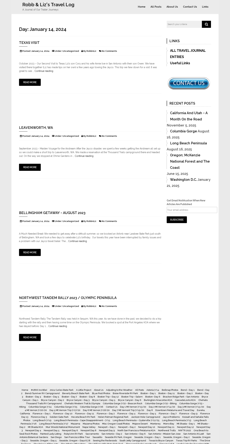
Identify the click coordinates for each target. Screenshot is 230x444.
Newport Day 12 (185, 427)
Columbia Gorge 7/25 (65, 407)
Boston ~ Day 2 (185, 393)
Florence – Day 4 (126, 413)
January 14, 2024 (40, 51)
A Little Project (83, 390)
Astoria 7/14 (152, 390)
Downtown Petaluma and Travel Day (174, 410)
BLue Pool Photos (101, 393)
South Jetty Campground (133, 440)
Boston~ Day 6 (152, 396)
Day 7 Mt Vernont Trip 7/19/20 (128, 410)
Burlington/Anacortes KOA (158, 400)
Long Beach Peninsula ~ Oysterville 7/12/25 (136, 420)
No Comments (109, 51)
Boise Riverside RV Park (125, 393)
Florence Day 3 (39, 417)
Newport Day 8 (88, 430)
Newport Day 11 (166, 427)
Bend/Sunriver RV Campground (42, 393)
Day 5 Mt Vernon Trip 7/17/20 (65, 410)
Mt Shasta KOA (35, 427)
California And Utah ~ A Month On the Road (189, 116)
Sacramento (92, 434)
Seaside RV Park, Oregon (118, 437)
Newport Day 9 (107, 430)
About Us (172, 6)
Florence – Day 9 (188, 413)
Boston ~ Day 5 (51, 396)
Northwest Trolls (167, 430)
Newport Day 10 (146, 427)
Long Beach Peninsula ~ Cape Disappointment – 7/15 (82, 420)
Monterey (155, 423)
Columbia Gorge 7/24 (40, 407)
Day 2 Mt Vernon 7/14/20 (162, 407)
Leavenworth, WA (36, 128)
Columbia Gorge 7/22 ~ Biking (161, 403)
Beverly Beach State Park (75, 393)
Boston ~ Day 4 (33, 396)
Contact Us (190, 6)
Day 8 (150, 410)
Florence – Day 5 (147, 413)
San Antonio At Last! (193, 434)
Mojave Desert (140, 423)
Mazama (75, 423)
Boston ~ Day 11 (166, 393)
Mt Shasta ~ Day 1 (186, 423)
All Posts (156, 6)
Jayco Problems (171, 417)
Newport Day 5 (51, 430)
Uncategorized (70, 51)
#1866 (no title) (39, 390)
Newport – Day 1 (107, 427)
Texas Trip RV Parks (186, 440)
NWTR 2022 (184, 430)
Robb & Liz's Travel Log (48, 4)
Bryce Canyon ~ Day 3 (78, 400)
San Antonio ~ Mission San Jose (164, 434)
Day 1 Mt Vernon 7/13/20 (133, 407)
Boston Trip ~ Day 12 (108, 396)
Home (141, 6)
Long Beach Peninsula (188, 143)
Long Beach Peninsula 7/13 (176, 420)
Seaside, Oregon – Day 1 (147, 437)
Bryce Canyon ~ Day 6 (129, 400)
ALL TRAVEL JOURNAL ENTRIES (188, 54)
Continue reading (44, 71)
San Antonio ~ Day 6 (135, 434)
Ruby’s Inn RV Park (73, 434)
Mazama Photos (91, 423)
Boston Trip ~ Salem (132, 396)
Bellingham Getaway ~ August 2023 (52, 213)
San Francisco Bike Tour (77, 437)
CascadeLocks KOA (185, 400)
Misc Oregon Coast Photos (116, 423)
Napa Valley (89, 427)
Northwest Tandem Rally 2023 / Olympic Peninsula (68, 298)
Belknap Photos (170, 390)
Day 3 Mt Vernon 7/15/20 (191, 407)
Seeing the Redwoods (105, 440)
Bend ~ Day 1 (188, 390)
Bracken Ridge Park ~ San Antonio (181, 396)
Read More (30, 82)
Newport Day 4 (33, 430)
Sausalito (97, 437)
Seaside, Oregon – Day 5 (43, 440)
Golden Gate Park (59, 417)
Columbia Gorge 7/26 (91, 407)
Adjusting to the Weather (119, 390)
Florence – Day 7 (168, 413)
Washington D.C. (183, 180)
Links (205, 6)
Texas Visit (29, 43)
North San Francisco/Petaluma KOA (136, 430)
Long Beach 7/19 (42, 420)
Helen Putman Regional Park (113, 417)
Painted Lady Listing (50, 434)
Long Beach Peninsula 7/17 (53, 423)
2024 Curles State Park (61, 390)
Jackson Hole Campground (145, 417)
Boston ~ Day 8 (87, 396)
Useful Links (180, 63)
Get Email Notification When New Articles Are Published (186, 202)
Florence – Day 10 (62, 413)
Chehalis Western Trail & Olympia (82, 403)
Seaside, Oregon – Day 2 (176, 437)
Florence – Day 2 (106, 413)
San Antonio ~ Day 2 (112, 434)
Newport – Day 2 (127, 427)
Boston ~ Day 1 (148, 393)
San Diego (56, 437)
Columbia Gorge (183, 131)
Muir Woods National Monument (63, 427)
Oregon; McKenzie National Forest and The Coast (190, 161)
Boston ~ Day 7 (69, 396)
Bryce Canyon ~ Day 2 (52, 400)
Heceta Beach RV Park (83, 417)
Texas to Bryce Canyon (161, 440)
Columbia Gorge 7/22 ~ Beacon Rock (122, 403)
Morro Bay (168, 423)
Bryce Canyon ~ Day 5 (103, 400)
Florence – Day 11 (84, 413)
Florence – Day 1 (42, 413)
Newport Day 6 (70, 430)
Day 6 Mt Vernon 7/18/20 (96, 410)
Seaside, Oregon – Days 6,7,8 (74, 440)
